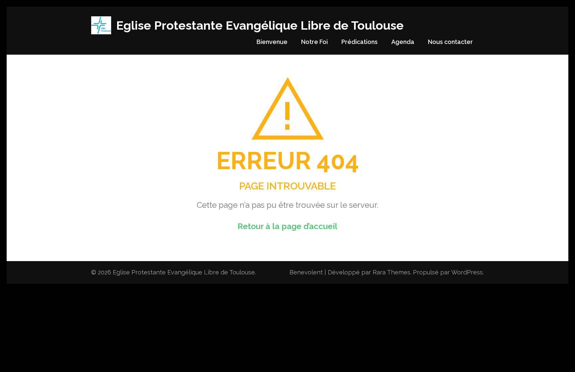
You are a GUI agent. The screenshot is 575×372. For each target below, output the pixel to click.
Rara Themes (391, 272)
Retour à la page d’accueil (287, 226)
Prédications (359, 41)
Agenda (402, 41)
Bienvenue (272, 41)
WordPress (467, 272)
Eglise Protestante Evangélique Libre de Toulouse (260, 25)
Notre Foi (314, 41)
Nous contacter (450, 41)
